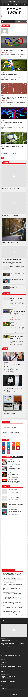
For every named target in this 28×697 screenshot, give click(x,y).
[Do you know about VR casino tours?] (14, 176)
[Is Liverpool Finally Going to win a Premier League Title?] (14, 138)
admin (12, 306)
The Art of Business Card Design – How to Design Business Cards (12, 389)
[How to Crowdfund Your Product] (12, 403)
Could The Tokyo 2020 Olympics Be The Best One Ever (13, 51)
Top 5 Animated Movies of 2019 (14, 481)
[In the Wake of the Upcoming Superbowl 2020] (14, 113)
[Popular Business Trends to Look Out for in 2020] (13, 356)
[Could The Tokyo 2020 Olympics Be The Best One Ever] (14, 42)
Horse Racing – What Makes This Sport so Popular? (16, 337)
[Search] (26, 21)
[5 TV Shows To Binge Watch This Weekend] (6, 281)
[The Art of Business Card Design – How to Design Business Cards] (12, 380)
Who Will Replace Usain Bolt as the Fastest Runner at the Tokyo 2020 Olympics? (13, 98)
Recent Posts (18, 456)
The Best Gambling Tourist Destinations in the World (13, 475)
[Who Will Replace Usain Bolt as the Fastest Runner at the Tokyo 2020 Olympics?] (14, 88)
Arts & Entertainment (8, 387)
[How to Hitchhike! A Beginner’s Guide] (14, 229)
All (2, 685)
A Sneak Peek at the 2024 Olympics (10, 215)
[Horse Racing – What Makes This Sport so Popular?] (6, 336)
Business (6, 362)
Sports (3, 49)
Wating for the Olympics (9, 570)
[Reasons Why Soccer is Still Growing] (14, 65)
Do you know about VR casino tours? (10, 189)
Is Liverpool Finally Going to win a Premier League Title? (12, 147)
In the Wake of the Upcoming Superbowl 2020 (11, 122)
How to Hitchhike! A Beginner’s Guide (10, 242)
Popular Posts (7, 456)
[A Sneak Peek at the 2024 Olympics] (14, 203)
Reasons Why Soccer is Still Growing (9, 74)
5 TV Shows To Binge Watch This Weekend (16, 280)
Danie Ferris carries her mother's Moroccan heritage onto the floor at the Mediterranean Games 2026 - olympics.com (11, 613)
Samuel (3, 52)
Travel (10, 472)
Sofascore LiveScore (14, 567)
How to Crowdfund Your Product (9, 413)
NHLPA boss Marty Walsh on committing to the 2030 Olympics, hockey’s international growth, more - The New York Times (12, 593)
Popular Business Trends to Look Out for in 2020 (13, 365)
